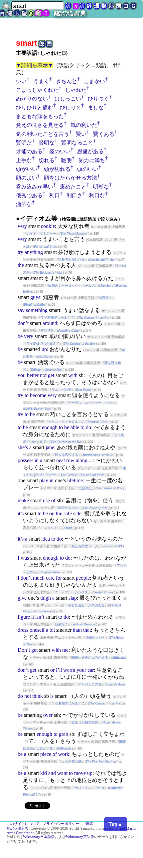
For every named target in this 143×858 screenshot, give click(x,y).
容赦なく (61, 624)
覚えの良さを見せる (40, 125)
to (27, 395)
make (23, 500)
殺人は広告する (66, 455)
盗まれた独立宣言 (85, 722)
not (43, 375)
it (32, 617)
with (72, 375)
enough (50, 427)
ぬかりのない (32, 98)
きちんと (66, 81)
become (38, 395)
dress (23, 630)
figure (24, 617)
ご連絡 (87, 824)
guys (35, 297)
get (51, 375)
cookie (48, 226)
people (83, 578)
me (65, 650)
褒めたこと (73, 187)
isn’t (39, 617)
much (39, 578)
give (22, 598)
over (48, 715)
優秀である (29, 195)
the (21, 265)
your (81, 670)
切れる (47, 160)
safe (68, 513)
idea (45, 539)
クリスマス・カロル (63, 421)
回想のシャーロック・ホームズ (71, 285)
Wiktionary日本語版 (39, 837)
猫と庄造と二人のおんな (86, 605)
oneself (37, 630)
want (62, 773)
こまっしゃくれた (37, 90)
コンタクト (49, 528)
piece (45, 754)
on (52, 513)
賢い (81, 134)
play (43, 480)
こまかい (94, 81)
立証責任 (85, 488)
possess (25, 460)
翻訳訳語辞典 (70, 13)
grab (63, 734)
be (20, 336)
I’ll (59, 670)
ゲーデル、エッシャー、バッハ (91, 402)
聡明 (66, 160)
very (22, 226)
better (33, 375)
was (25, 558)
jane (50, 447)
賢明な (47, 143)
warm (69, 670)
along (81, 460)
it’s (21, 513)
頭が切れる (57, 169)
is (52, 696)
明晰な (101, 187)
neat (60, 460)
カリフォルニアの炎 (90, 788)
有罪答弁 (105, 298)
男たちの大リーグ (85, 546)
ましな (96, 107)
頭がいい (26, 169)
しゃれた (75, 90)
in (37, 460)
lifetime (75, 480)
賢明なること (77, 143)
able (75, 427)
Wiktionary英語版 (80, 837)
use (46, 500)
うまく (41, 81)
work (63, 754)
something (37, 310)
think (37, 696)
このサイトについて (23, 824)
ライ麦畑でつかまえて (57, 317)
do (88, 427)
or (52, 670)
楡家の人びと (68, 508)
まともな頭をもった (40, 116)
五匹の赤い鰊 (71, 761)
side (77, 513)
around (50, 323)
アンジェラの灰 (89, 684)
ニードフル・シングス (71, 592)
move (80, 773)
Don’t (24, 650)
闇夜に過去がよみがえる (90, 657)
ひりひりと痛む (34, 107)
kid (43, 773)
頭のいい (87, 169)
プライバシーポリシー (61, 824)
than (77, 630)
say (21, 310)
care (50, 578)
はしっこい (68, 98)
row (70, 460)
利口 (54, 195)
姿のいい (60, 151)
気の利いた (84, 125)
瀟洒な (24, 204)
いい (21, 81)
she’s (23, 447)
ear (90, 670)
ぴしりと (70, 107)
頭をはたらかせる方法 (70, 178)
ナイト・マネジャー (41, 233)
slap (73, 598)
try (20, 252)
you (22, 375)
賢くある (103, 134)
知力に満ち (91, 160)
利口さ (74, 195)
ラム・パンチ (62, 389)
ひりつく (98, 98)
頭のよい (26, 178)
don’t (23, 323)
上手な (24, 160)
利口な (97, 195)
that (87, 630)
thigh (45, 598)
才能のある (29, 151)
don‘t (23, 670)
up (44, 349)
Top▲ (115, 824)
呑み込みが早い (34, 187)
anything (34, 252)
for (59, 578)
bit (52, 630)
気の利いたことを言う (42, 134)
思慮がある (90, 151)
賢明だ (24, 143)
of (53, 500)
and (52, 773)
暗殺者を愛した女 (71, 259)
